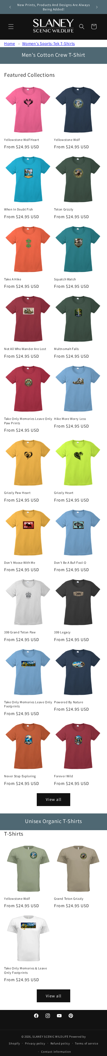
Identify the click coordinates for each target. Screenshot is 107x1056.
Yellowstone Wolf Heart (21, 140)
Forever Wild (63, 776)
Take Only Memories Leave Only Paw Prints (28, 421)
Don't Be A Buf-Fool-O (70, 562)
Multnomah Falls (66, 349)
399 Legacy (62, 632)
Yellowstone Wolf (67, 140)
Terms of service (86, 1043)
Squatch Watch (65, 279)
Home (9, 43)
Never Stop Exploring (20, 776)
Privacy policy (35, 1043)
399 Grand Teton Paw (20, 632)
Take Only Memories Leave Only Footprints (28, 704)
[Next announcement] (97, 7)
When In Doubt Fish (18, 209)
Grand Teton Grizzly (68, 898)
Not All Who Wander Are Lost (25, 349)
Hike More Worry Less (70, 419)
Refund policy (60, 1043)
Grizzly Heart (64, 493)
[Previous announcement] (10, 7)
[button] (11, 27)
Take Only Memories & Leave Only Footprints (25, 970)
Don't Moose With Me (19, 562)
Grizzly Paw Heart (17, 493)
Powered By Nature (68, 702)
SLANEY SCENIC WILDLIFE (50, 1036)
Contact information (56, 1052)
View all (53, 799)
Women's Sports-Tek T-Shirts (48, 43)
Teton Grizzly (64, 209)
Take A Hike (12, 279)
